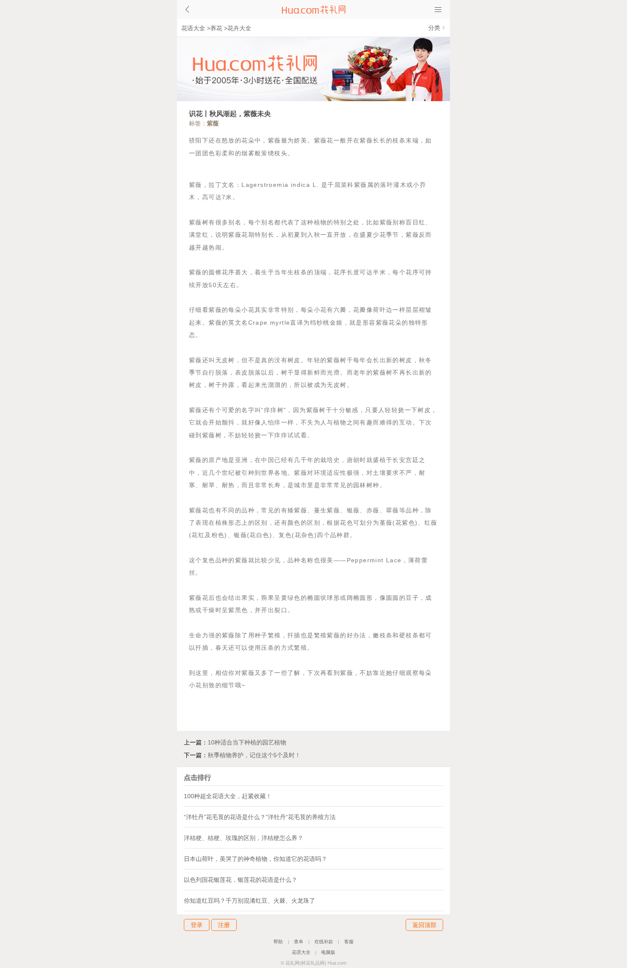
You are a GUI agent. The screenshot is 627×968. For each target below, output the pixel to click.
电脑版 (328, 952)
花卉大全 (239, 28)
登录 (197, 924)
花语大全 (193, 28)
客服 (349, 941)
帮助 (278, 941)
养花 (216, 28)
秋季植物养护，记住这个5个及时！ (254, 755)
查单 (298, 941)
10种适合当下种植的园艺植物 (247, 742)
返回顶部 (424, 924)
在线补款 (323, 941)
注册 (224, 924)
